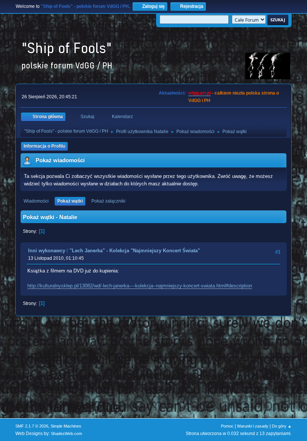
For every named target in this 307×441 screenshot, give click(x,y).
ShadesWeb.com (66, 433)
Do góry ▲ (282, 426)
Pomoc (227, 426)
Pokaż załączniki (108, 201)
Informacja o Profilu (44, 146)
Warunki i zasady (252, 426)
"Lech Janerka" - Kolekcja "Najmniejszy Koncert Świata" (135, 250)
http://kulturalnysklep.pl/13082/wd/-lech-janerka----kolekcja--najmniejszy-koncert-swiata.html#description (139, 286)
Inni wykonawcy (46, 250)
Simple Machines (66, 426)
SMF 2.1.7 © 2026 (31, 426)
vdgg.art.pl (199, 93)
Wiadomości (36, 201)
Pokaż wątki (70, 201)
